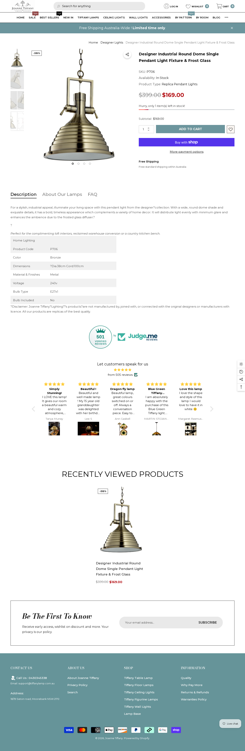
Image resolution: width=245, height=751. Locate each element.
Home (93, 42)
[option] (81, 109)
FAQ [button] (92, 194)
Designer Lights (111, 42)
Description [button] (24, 194)
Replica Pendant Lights (179, 84)
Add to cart (190, 129)
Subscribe (207, 622)
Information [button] (193, 668)
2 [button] (78, 164)
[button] (225, 6)
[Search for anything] (99, 6)
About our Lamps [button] (62, 194)
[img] (122, 369)
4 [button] (90, 164)
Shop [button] (128, 668)
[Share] (127, 54)
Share (127, 54)
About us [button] (75, 668)
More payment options (186, 151)
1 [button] (73, 164)
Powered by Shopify (136, 738)
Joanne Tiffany (114, 738)
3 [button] (84, 164)
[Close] (231, 28)
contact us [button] (21, 668)
